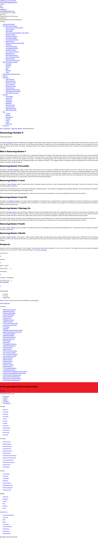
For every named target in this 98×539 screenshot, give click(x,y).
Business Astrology (10, 34)
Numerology (9, 100)
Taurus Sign (5, 411)
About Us (5, 76)
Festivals (8, 119)
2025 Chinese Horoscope (8, 462)
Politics (8, 120)
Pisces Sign (5, 434)
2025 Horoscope (6, 453)
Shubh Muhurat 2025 (7, 485)
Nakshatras (8, 103)
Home (1, 128)
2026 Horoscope (10, 88)
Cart (1, 6)
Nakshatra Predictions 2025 (9, 457)
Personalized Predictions (12, 39)
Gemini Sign (5, 414)
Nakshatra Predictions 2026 (13, 89)
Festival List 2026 (10, 106)
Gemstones (9, 64)
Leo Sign (5, 418)
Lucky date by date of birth (13, 60)
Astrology (5, 94)
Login (1, 9)
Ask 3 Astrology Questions (12, 57)
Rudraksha (8, 65)
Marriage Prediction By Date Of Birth (15, 43)
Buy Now (2, 390)
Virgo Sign (5, 421)
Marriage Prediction (12, 212)
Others (7, 72)
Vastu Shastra (9, 96)
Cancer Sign (5, 416)
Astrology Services (10, 26)
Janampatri (8, 45)
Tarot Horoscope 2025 (8, 460)
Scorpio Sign (6, 425)
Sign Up (5, 9)
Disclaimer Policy (7, 533)
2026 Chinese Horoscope (12, 93)
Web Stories (9, 124)
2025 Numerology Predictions (9, 455)
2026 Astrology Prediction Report (14, 27)
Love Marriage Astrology (12, 48)
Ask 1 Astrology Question (12, 51)
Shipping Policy (6, 531)
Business (8, 115)
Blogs (4, 519)
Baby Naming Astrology (12, 55)
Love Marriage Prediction (13, 201)
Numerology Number (16, 128)
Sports (7, 122)
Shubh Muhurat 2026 (11, 108)
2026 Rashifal (6, 467)
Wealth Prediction (10, 58)
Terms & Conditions (7, 526)
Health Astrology (10, 53)
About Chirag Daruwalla (8, 515)
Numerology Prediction (11, 36)
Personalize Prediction (13, 169)
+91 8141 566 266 (11, 1)
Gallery (4, 522)
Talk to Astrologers (9, 24)
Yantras (7, 67)
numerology (10, 142)
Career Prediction (11, 184)
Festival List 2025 (7, 489)
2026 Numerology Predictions (13, 91)
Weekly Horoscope (10, 81)
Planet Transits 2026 (11, 110)
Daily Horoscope (10, 79)
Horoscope (5, 77)
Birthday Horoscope (11, 86)
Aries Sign (5, 409)
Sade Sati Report (10, 41)
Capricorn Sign (6, 430)
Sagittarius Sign (6, 427)
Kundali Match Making (11, 38)
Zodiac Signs (9, 98)
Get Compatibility (4, 282)
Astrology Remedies (10, 62)
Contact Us (6, 125)
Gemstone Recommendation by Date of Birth (17, 33)
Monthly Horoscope (11, 82)
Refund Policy (6, 528)
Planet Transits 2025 (8, 487)
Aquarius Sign (6, 432)
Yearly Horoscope (10, 84)
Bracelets (8, 70)
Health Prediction (11, 227)
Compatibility (9, 101)
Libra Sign (5, 423)
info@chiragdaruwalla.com (10, 2)
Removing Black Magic (11, 46)
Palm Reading (9, 31)
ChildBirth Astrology (11, 50)
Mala (7, 69)
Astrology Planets (10, 105)
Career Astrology (10, 29)
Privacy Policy (6, 524)
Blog (4, 112)
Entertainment (9, 117)
